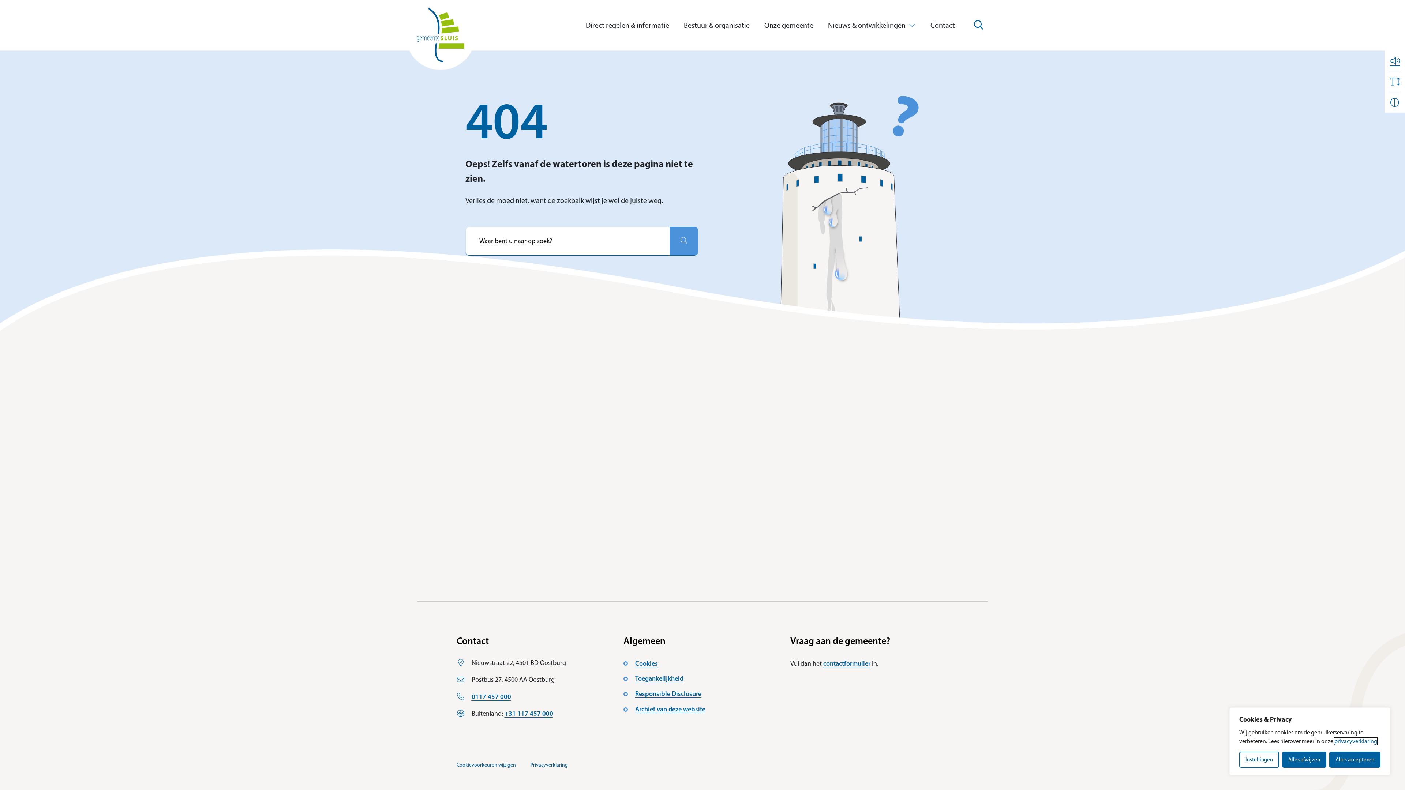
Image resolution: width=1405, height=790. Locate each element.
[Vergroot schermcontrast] (1395, 102)
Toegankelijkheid (659, 678)
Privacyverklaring (549, 765)
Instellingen (1259, 759)
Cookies (646, 663)
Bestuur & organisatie (717, 25)
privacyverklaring (1355, 741)
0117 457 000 (491, 697)
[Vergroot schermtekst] (1395, 81)
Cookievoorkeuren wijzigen (486, 765)
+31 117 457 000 (529, 714)
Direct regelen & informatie (627, 25)
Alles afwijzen (1304, 759)
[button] (1395, 60)
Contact (942, 25)
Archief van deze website (670, 709)
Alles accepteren (1354, 759)
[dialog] (1309, 741)
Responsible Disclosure (668, 694)
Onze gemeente (788, 25)
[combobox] (567, 241)
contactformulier (846, 663)
